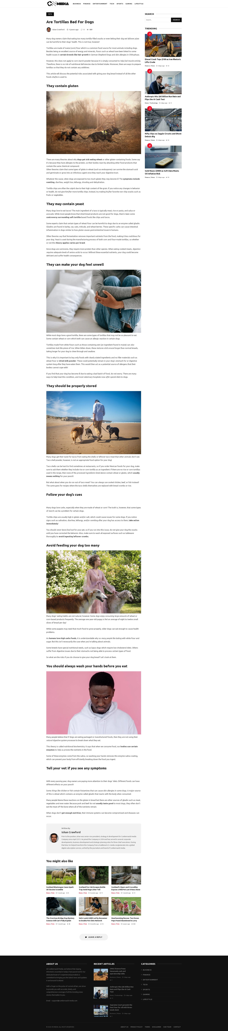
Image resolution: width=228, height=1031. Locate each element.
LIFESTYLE (139, 3)
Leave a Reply (95, 937)
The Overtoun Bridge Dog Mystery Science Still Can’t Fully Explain (61, 906)
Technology (154, 103)
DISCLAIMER (156, 1027)
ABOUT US (124, 1027)
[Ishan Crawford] (54, 842)
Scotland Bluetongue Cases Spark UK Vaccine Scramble (61, 875)
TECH (112, 3)
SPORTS (120, 3)
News (48, 893)
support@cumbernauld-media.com (64, 1001)
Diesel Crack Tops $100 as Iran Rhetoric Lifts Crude (163, 45)
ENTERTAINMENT (100, 3)
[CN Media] (58, 4)
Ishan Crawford (58, 30)
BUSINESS (77, 3)
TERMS (147, 1027)
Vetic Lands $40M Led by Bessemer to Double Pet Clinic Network (94, 906)
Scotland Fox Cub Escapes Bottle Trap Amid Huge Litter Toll (94, 875)
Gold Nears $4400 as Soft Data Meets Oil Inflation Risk (163, 157)
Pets (50, 14)
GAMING (129, 3)
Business (113, 977)
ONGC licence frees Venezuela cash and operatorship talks (101, 974)
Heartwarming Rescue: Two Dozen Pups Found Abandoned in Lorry (126, 906)
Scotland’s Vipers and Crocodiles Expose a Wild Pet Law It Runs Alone (126, 875)
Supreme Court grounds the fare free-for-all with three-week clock (101, 1011)
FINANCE (86, 3)
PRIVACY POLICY (136, 1027)
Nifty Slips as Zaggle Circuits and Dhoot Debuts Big (163, 119)
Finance (147, 66)
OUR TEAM (167, 1027)
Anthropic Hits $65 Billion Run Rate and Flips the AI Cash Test (163, 82)
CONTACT (177, 1027)
